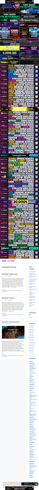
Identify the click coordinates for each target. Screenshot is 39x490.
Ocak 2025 (31, 334)
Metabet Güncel (32, 415)
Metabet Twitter (32, 462)
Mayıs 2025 (31, 330)
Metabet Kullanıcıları (10, 274)
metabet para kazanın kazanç (18, 314)
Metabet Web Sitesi (33, 465)
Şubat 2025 (31, 332)
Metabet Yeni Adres (31, 468)
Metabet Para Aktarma (11, 322)
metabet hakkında (32, 429)
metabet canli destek (31, 397)
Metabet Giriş (32, 414)
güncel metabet (31, 375)
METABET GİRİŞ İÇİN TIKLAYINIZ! (19, 39)
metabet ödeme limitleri (12, 355)
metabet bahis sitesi (31, 391)
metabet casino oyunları (32, 404)
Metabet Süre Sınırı (33, 274)
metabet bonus (12, 290)
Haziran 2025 (31, 329)
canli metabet (32, 368)
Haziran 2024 (31, 345)
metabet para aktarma (19, 355)
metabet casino (32, 401)
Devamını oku (13, 287)
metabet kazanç (10, 314)
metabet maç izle (32, 434)
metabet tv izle (32, 459)
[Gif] (19, 109)
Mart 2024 (31, 350)
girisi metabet (32, 371)
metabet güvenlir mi (32, 427)
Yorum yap (4, 291)
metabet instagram (32, 431)
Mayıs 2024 (31, 347)
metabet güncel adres (33, 418)
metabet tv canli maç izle (32, 458)
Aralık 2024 (31, 335)
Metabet (4, 289)
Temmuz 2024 (32, 343)
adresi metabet (31, 362)
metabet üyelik (32, 470)
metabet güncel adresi (31, 422)
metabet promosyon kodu (32, 449)
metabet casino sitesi (32, 406)
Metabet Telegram (31, 451)
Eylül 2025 (31, 327)
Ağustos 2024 (32, 342)
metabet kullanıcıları (18, 290)
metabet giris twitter (31, 409)
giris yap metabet (32, 373)
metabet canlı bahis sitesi (33, 400)
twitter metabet (31, 476)
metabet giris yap (32, 411)
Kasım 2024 (31, 337)
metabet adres (32, 382)
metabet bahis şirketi (6, 290)
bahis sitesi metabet (32, 365)
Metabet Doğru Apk (33, 279)
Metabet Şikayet (31, 472)
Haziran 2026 (31, 326)
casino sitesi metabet (31, 370)
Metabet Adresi (32, 271)
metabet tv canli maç (32, 454)
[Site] (19, 67)
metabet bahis (31, 389)
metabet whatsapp (33, 466)
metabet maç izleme (32, 436)
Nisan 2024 (31, 348)
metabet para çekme (32, 444)
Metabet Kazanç (8, 298)
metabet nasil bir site (32, 439)
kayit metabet (31, 379)
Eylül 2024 (31, 340)
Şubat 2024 (31, 351)
